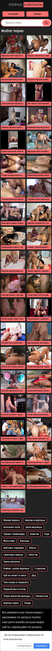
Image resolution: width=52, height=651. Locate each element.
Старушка (40, 568)
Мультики (9, 541)
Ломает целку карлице (16, 568)
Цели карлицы (33, 527)
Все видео (13, 14)
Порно (26, 5)
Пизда (27, 603)
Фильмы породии (13, 548)
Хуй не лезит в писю (14, 575)
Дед (33, 575)
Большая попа (11, 527)
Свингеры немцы (13, 554)
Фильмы (25, 541)
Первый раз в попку (14, 589)
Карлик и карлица (35, 520)
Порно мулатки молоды (16, 596)
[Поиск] (46, 23)
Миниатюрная (11, 520)
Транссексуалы (11, 561)
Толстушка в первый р (16, 582)
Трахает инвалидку (14, 534)
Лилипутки (42, 596)
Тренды (37, 14)
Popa (46, 534)
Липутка (33, 554)
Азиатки (34, 534)
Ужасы (32, 548)
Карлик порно (11, 603)
